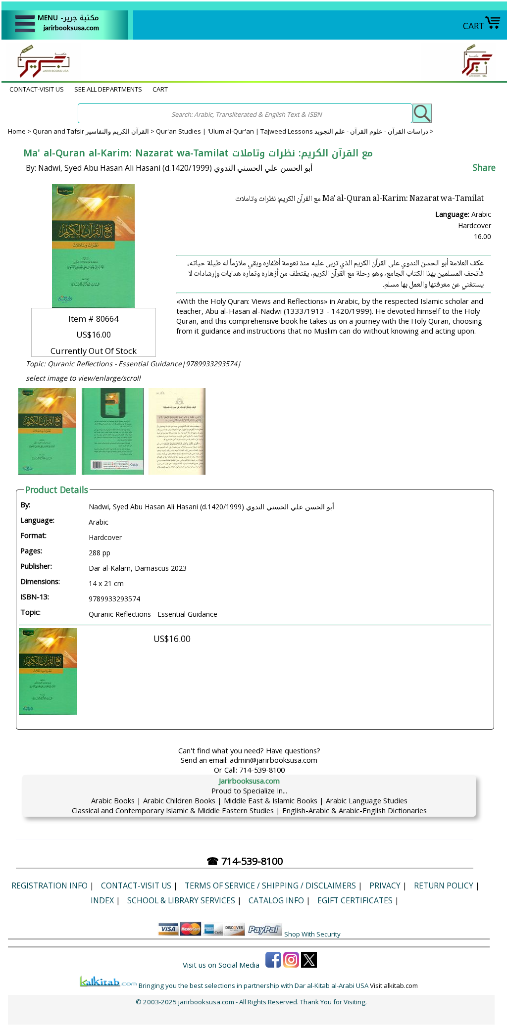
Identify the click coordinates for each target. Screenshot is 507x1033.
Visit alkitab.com (394, 985)
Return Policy (443, 885)
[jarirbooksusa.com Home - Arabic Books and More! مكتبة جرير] (41, 76)
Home (17, 131)
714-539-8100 (262, 770)
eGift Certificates (355, 900)
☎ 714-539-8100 (244, 861)
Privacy (385, 885)
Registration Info (49, 885)
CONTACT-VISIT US (36, 89)
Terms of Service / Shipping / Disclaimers (270, 885)
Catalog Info (276, 900)
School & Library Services (181, 900)
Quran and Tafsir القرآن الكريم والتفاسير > (94, 131)
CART (473, 26)
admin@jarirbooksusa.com (273, 760)
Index (102, 900)
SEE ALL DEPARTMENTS (108, 89)
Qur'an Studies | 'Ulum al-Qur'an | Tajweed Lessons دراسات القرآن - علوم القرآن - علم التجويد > (295, 131)
